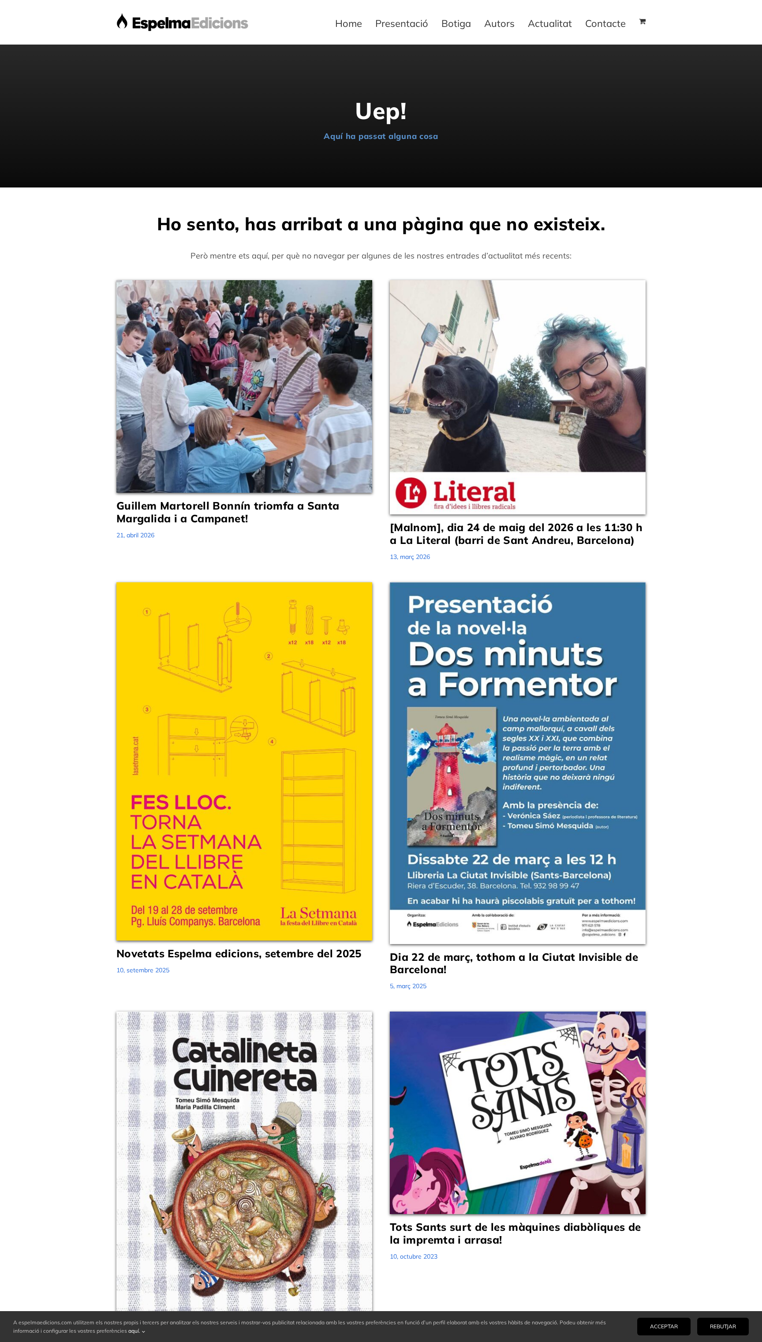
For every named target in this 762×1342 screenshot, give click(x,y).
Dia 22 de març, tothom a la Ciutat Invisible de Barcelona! (514, 963)
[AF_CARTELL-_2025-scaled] (244, 586)
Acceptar (664, 1326)
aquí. (135, 1330)
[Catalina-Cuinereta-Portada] (244, 1015)
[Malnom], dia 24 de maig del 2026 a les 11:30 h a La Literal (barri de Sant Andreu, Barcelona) (516, 534)
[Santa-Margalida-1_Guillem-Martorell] (244, 284)
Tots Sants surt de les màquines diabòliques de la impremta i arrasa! (515, 1233)
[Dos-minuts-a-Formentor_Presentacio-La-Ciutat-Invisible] (518, 586)
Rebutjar (723, 1326)
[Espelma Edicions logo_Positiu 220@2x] (182, 16)
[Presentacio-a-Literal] (518, 284)
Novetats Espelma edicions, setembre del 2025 (239, 953)
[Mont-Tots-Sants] (518, 1015)
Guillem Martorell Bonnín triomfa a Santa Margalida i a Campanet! (227, 512)
